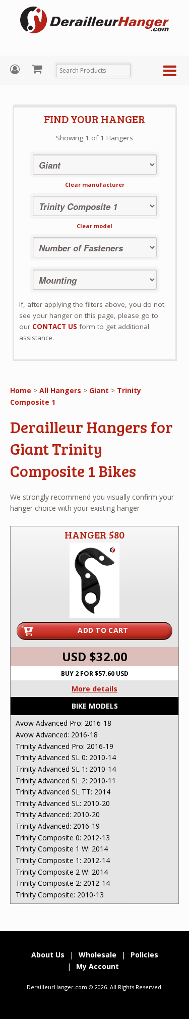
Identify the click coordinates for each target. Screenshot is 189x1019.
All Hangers (60, 390)
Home (20, 390)
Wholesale (97, 954)
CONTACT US (54, 326)
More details (94, 688)
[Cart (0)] (38, 68)
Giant (99, 390)
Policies (144, 954)
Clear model (94, 226)
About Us (48, 954)
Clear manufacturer (94, 184)
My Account (16, 69)
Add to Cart (103, 630)
